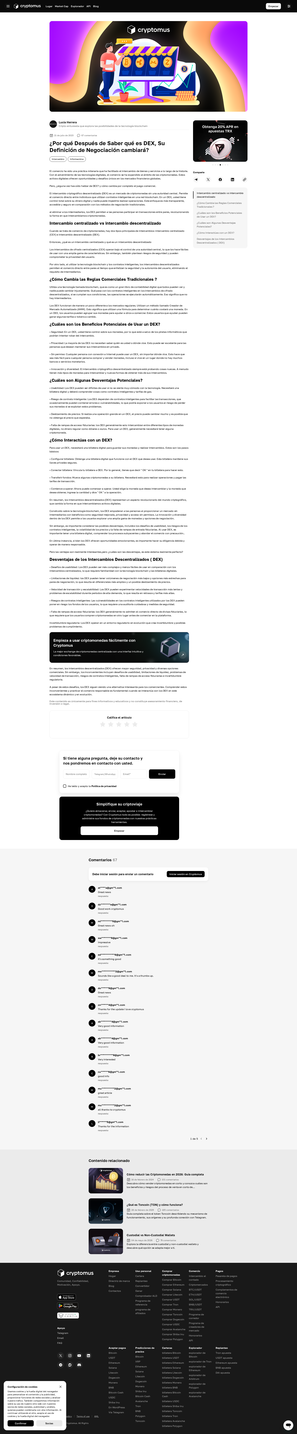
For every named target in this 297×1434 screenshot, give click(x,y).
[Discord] (79, 1364)
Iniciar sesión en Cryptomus (185, 874)
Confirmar (20, 1423)
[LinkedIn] (88, 1355)
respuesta (103, 896)
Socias (49, 1423)
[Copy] (245, 180)
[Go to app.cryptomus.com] (27, 6)
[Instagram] (70, 1355)
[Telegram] (60, 1364)
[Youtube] (79, 1355)
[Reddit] (70, 1364)
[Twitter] (60, 1355)
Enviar (162, 774)
